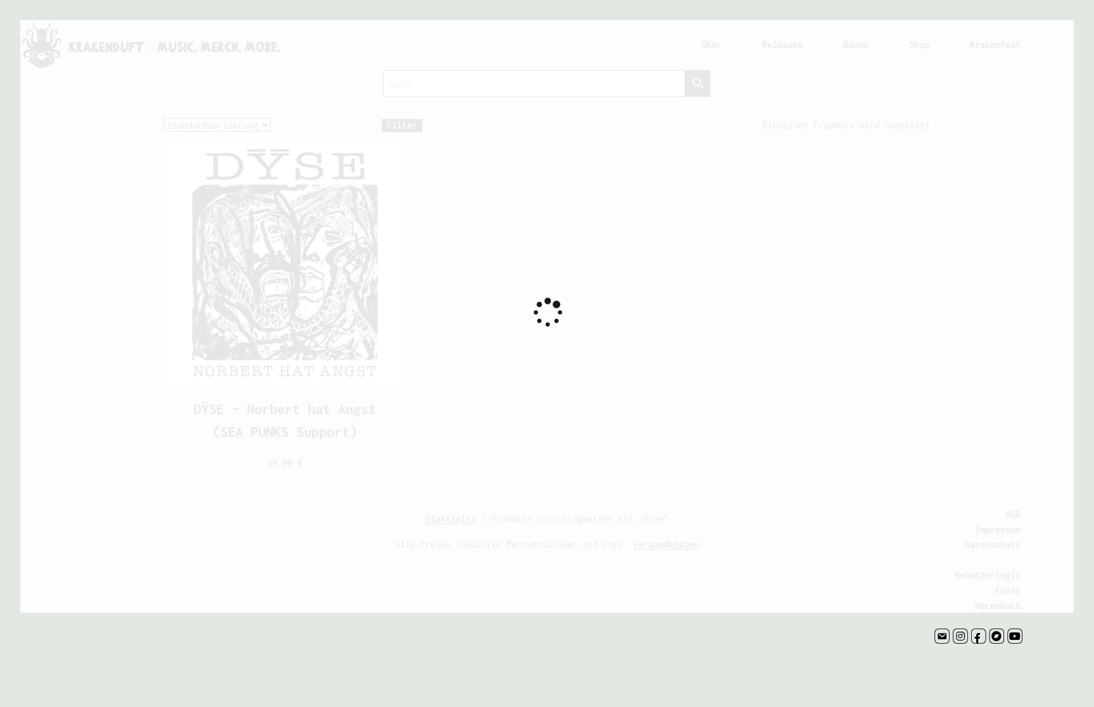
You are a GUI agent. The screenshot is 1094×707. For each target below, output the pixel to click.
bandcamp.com (996, 636)
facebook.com (978, 636)
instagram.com (960, 636)
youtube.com (1014, 636)
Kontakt (942, 636)
